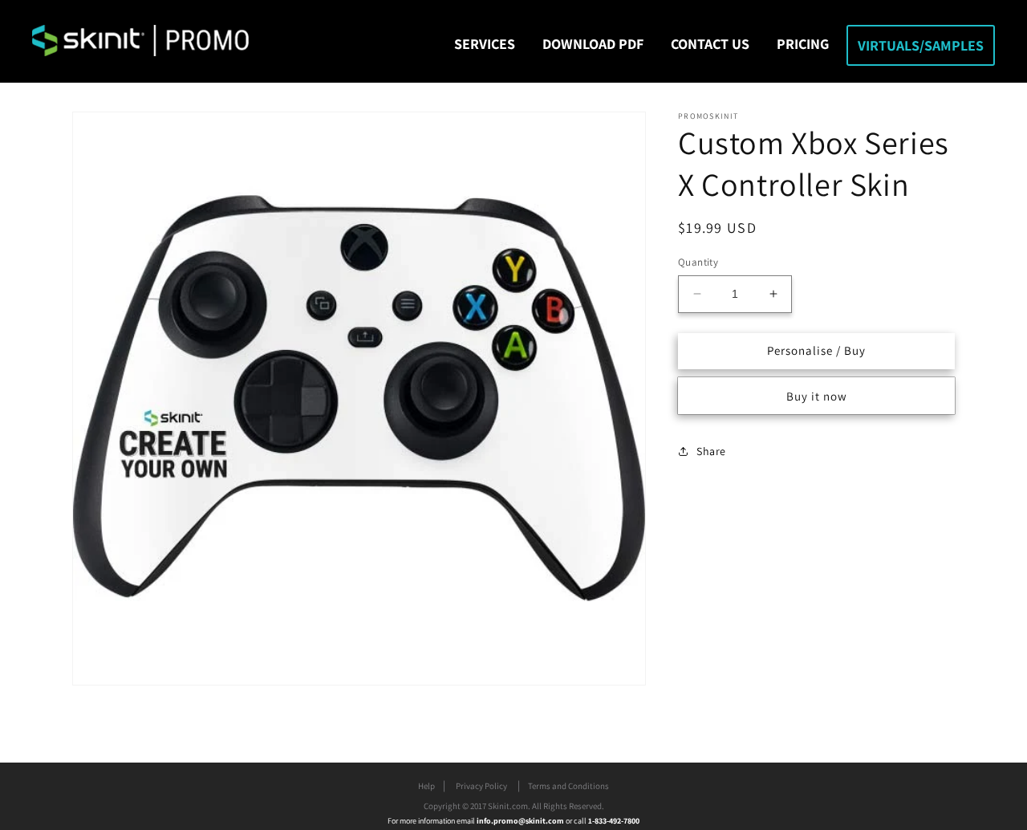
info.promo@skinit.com (521, 821)
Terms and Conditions (568, 785)
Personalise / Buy (816, 350)
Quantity (698, 262)
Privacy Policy (481, 785)
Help (426, 785)
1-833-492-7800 (613, 821)
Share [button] (711, 451)
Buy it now (816, 395)
